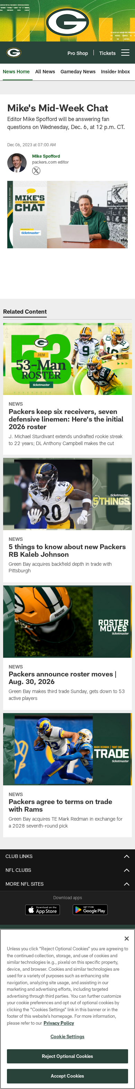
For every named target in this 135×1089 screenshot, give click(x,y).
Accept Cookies (67, 1076)
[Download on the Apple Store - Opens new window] (42, 910)
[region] (67, 1009)
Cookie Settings (67, 1036)
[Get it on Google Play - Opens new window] (90, 913)
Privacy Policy (59, 1023)
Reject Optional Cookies (67, 1056)
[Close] (126, 938)
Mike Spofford (46, 156)
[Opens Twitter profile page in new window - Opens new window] (36, 171)
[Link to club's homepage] (14, 49)
